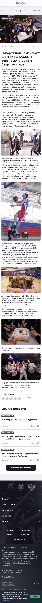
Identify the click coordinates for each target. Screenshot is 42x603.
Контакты (6, 516)
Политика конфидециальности (13, 590)
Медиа (4, 521)
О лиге (4, 499)
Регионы (10, 534)
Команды (25, 530)
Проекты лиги (8, 504)
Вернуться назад (9, 394)
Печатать (35, 398)
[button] (2, 487)
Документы (26, 534)
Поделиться (39, 398)
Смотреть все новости (21, 468)
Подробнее (6, 600)
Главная (4, 11)
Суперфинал (7, 510)
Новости (11, 11)
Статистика (19, 539)
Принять (35, 596)
